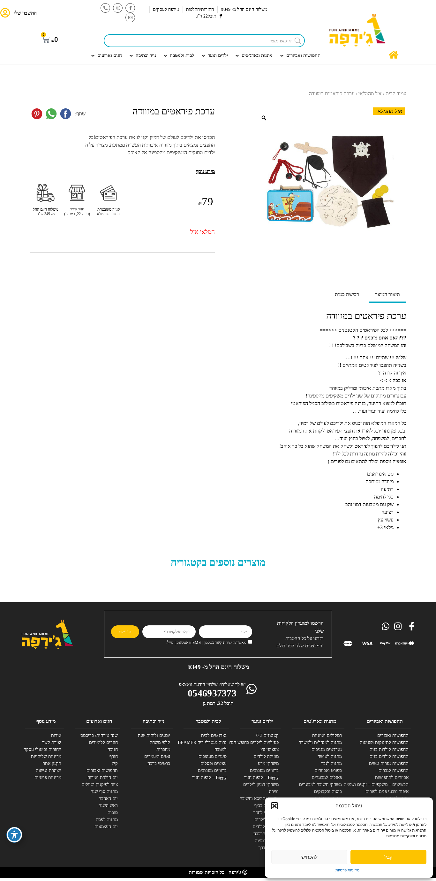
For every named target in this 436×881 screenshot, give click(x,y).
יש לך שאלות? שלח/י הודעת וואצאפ (212, 684)
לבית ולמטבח (208, 721)
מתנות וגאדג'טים (320, 721)
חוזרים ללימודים (103, 742)
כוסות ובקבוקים (328, 791)
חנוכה (113, 749)
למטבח (220, 749)
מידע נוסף (46, 721)
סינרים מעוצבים (213, 756)
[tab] (387, 295)
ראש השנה (108, 805)
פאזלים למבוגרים (327, 777)
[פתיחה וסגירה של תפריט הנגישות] (14, 834)
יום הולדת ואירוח (102, 777)
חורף (113, 756)
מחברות (163, 749)
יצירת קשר (51, 742)
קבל (388, 857)
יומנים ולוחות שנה (154, 735)
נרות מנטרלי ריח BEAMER (203, 742)
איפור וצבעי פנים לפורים (387, 791)
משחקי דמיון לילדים (261, 784)
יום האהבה (108, 798)
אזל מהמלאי (370, 93)
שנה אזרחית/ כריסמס (99, 735)
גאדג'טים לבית (214, 735)
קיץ (115, 763)
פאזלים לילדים (266, 826)
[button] (274, 806)
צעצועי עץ (269, 749)
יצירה (274, 791)
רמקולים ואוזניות (327, 735)
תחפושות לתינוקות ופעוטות (385, 742)
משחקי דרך (269, 847)
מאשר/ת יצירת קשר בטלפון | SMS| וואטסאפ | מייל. (206, 642)
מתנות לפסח (107, 819)
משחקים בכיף (266, 805)
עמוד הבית (396, 93)
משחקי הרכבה (266, 833)
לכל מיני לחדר (266, 812)
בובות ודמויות (267, 840)
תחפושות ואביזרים (385, 721)
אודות (56, 735)
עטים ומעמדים (157, 756)
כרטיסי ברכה (158, 763)
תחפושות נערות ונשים (389, 763)
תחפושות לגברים (394, 770)
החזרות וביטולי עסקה (42, 749)
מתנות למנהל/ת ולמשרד (320, 742)
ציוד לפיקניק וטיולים (100, 784)
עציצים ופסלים (213, 763)
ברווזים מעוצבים (264, 770)
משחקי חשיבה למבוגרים (320, 784)
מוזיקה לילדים (266, 756)
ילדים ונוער (262, 721)
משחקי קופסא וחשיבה (259, 798)
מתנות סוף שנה (104, 791)
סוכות (113, 812)
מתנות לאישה (330, 756)
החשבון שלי (25, 13)
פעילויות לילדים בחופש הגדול (255, 742)
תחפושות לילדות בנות (389, 749)
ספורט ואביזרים (328, 770)
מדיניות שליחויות (46, 756)
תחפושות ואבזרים (393, 735)
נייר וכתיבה (153, 721)
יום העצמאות (106, 826)
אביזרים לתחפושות (392, 777)
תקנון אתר (52, 763)
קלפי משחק (160, 742)
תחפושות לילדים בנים (389, 756)
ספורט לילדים (266, 819)
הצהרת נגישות (48, 770)
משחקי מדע (268, 763)
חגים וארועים (99, 721)
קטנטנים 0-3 (267, 735)
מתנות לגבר (331, 763)
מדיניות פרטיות (347, 870)
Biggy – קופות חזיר (261, 777)
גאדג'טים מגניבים (327, 749)
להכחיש (309, 857)
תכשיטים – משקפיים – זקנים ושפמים (385, 784)
